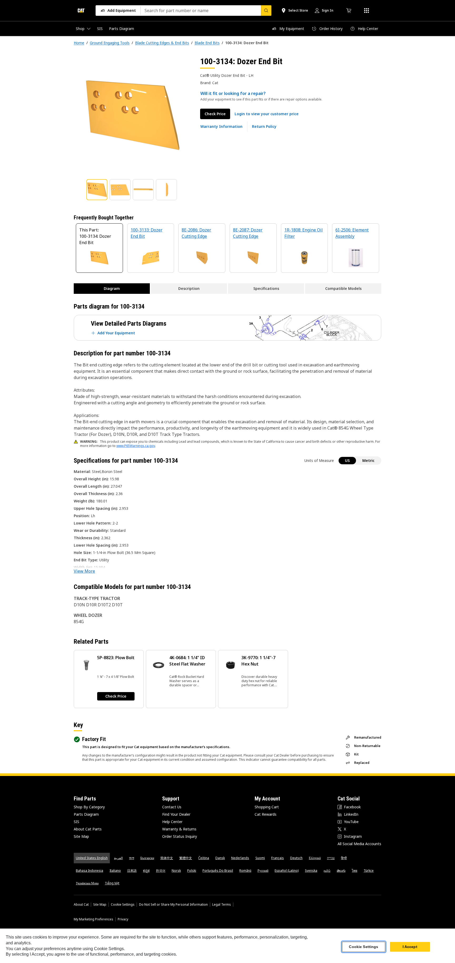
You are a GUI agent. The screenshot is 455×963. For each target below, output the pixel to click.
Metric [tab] (368, 460)
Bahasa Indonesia (89, 870)
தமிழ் (327, 870)
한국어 (160, 870)
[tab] (96, 189)
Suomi (260, 858)
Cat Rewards (265, 814)
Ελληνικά (315, 858)
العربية (118, 858)
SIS (76, 821)
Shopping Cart (267, 806)
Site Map (81, 836)
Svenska (311, 870)
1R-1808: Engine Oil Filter (303, 233)
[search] (266, 10)
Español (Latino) (287, 870)
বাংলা (131, 858)
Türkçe (369, 870)
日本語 (132, 870)
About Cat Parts (88, 828)
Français (277, 858)
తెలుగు (341, 870)
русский (263, 870)
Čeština (203, 858)
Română (245, 870)
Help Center (172, 821)
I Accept (410, 947)
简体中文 (166, 858)
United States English (92, 858)
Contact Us (171, 806)
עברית (331, 858)
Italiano (115, 870)
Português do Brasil (217, 870)
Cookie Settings (123, 905)
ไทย (354, 870)
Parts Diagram (86, 814)
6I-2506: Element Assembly (352, 233)
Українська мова (87, 883)
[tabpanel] (133, 115)
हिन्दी (344, 858)
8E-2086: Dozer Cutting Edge (196, 233)
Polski (191, 870)
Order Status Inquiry (179, 836)
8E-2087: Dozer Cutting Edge (248, 233)
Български (147, 858)
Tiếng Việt (112, 883)
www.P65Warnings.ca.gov (135, 445)
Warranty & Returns (179, 828)
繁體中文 (185, 858)
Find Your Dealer (176, 814)
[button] (266, 114)
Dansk (220, 858)
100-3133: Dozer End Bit (146, 233)
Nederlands (240, 858)
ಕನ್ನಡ (146, 870)
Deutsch (296, 858)
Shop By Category (89, 806)
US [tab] (347, 460)
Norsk (176, 870)
